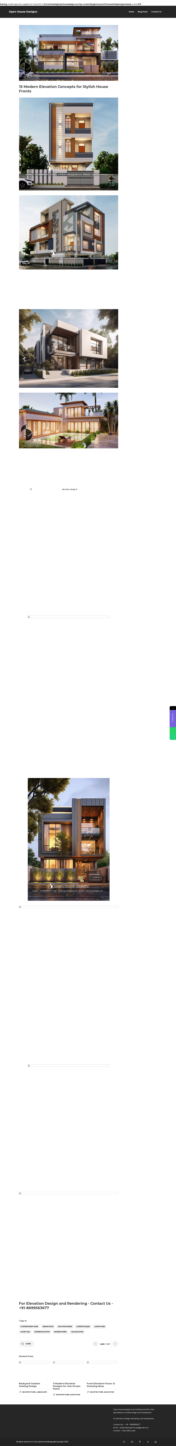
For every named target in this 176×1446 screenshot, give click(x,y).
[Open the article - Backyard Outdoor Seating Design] (34, 1370)
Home (131, 12)
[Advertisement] (68, 289)
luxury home (99, 1326)
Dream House (48, 1326)
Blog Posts (143, 12)
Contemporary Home (29, 1326)
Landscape (41, 1392)
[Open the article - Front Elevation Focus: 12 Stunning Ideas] (102, 1370)
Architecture (28, 1392)
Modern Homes (60, 1332)
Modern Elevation (42, 1332)
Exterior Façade (83, 1326)
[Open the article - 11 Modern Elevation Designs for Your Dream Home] (68, 1370)
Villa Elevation (77, 1332)
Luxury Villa (25, 1332)
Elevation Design (65, 1326)
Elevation (75, 1395)
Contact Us (156, 12)
